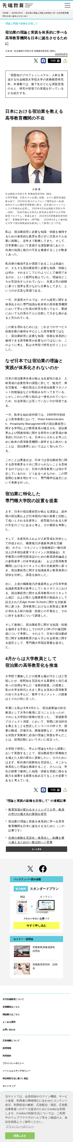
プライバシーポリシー (13, 1063)
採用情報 (7, 1048)
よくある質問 (9, 1022)
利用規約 (7, 1055)
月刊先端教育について (13, 999)
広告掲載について (11, 1040)
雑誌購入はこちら (11, 1014)
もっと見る (36, 849)
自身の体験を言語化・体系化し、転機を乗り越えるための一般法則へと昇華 (36, 840)
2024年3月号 (61, 54)
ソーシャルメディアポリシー (16, 1071)
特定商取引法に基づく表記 (15, 1078)
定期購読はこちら (11, 1007)
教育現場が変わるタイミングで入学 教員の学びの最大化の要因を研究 (36, 812)
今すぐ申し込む (36, 925)
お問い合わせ (9, 1029)
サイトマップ (9, 1086)
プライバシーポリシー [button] (20, 1126)
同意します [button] (20, 1135)
